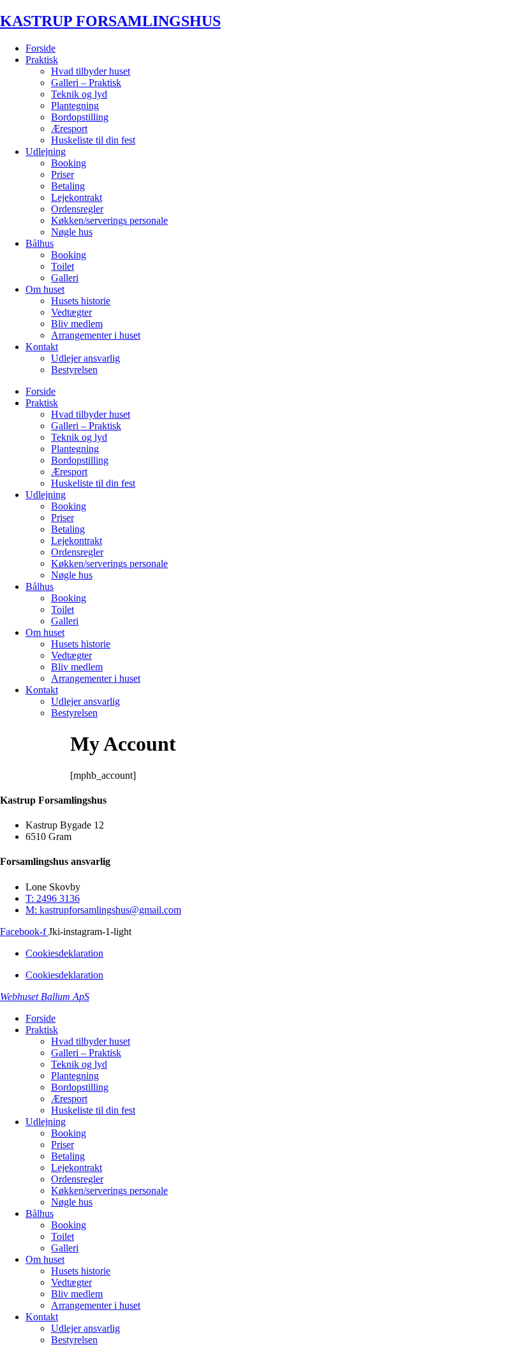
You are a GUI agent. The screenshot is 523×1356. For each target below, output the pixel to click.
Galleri (64, 277)
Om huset (45, 289)
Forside (40, 48)
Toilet (62, 266)
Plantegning (75, 105)
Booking (68, 163)
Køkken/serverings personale (109, 220)
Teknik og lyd (79, 94)
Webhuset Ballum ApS (44, 996)
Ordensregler (77, 208)
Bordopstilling (79, 117)
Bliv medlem (77, 323)
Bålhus (40, 243)
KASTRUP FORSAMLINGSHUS (110, 21)
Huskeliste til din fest (93, 140)
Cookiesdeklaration (64, 953)
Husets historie (80, 300)
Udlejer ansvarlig (85, 358)
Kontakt (42, 346)
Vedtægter (71, 312)
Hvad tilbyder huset (90, 71)
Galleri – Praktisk (86, 82)
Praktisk (42, 59)
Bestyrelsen (74, 369)
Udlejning (46, 151)
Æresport (69, 128)
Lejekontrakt (76, 197)
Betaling (68, 186)
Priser (62, 174)
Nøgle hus (71, 231)
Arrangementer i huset (95, 335)
